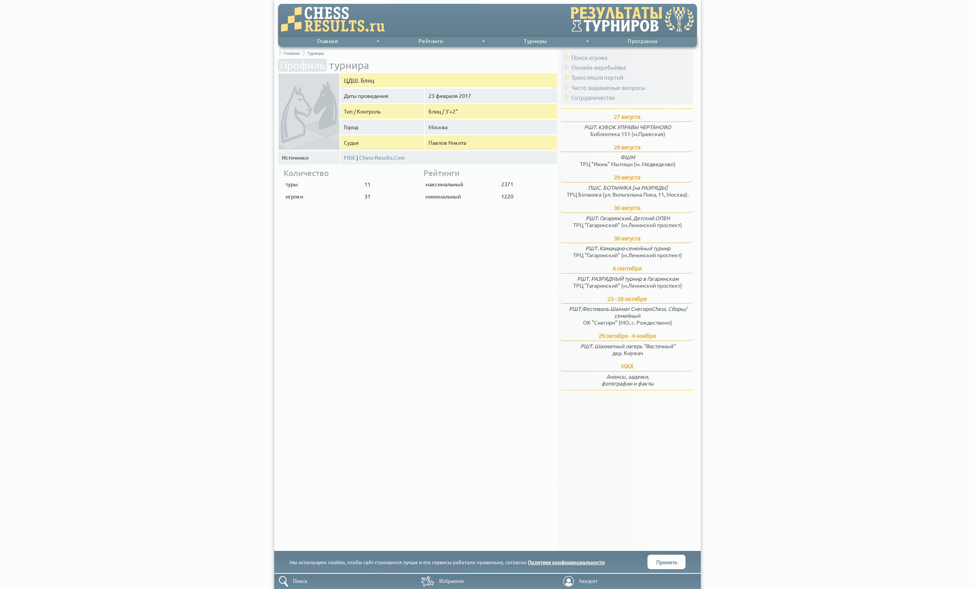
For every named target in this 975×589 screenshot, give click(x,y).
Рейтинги (431, 40)
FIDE (349, 157)
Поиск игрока (589, 57)
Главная (327, 40)
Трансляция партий (597, 77)
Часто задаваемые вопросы (608, 87)
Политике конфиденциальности (566, 562)
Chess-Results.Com (382, 157)
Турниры (535, 40)
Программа (643, 40)
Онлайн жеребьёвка (598, 67)
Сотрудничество (593, 97)
